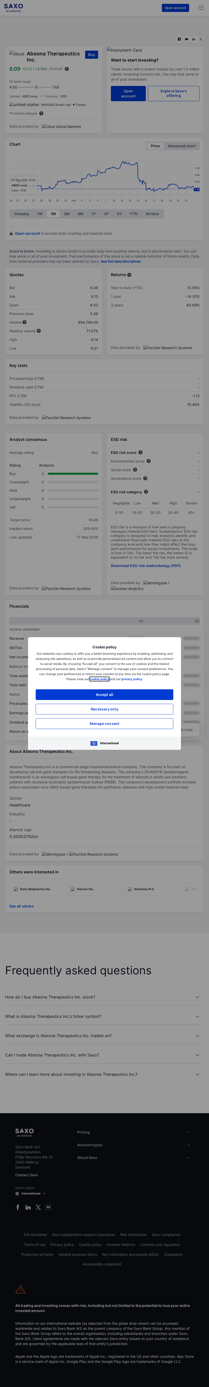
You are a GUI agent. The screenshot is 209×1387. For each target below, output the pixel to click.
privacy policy (131, 679)
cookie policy (99, 679)
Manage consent (105, 723)
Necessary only (104, 709)
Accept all (104, 694)
